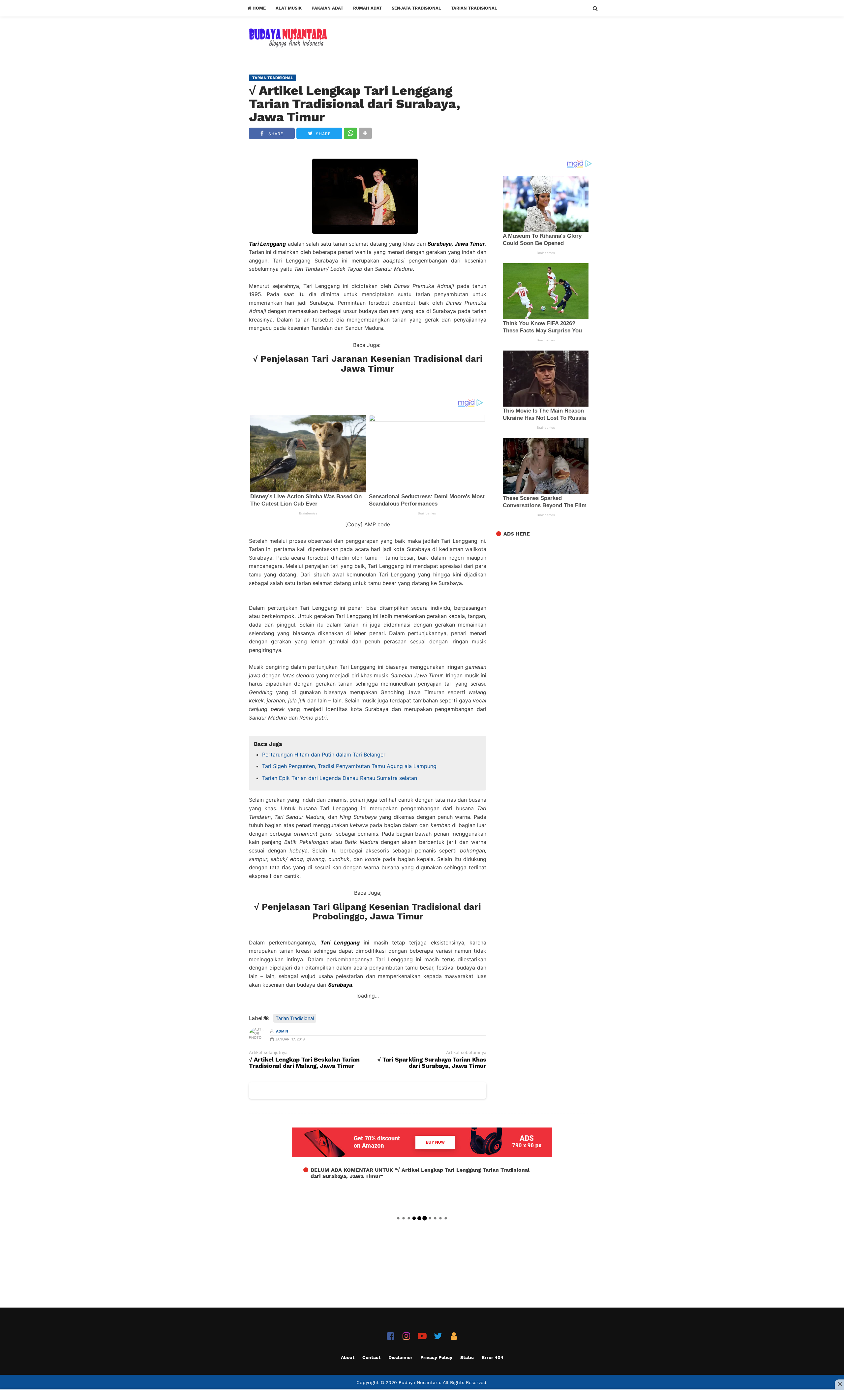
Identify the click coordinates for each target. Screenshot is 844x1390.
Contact (371, 1357)
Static (467, 1357)
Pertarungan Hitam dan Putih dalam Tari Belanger (323, 754)
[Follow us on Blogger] (454, 1336)
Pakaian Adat (327, 8)
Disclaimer (400, 1357)
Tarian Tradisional (474, 8)
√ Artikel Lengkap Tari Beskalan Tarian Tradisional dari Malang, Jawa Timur (304, 1063)
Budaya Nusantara (419, 1382)
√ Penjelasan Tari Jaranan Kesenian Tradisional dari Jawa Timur (368, 364)
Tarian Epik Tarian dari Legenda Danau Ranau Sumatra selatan (339, 778)
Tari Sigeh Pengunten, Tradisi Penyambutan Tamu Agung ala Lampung (349, 766)
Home (258, 8)
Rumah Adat (367, 8)
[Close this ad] (839, 1384)
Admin (282, 1031)
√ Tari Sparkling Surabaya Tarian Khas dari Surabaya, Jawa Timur (431, 1063)
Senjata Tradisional (416, 8)
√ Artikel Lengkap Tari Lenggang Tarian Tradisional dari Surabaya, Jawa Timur (354, 104)
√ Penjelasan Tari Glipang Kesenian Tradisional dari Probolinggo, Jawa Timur (367, 912)
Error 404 (492, 1357)
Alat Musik (289, 8)
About (347, 1357)
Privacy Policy (436, 1357)
